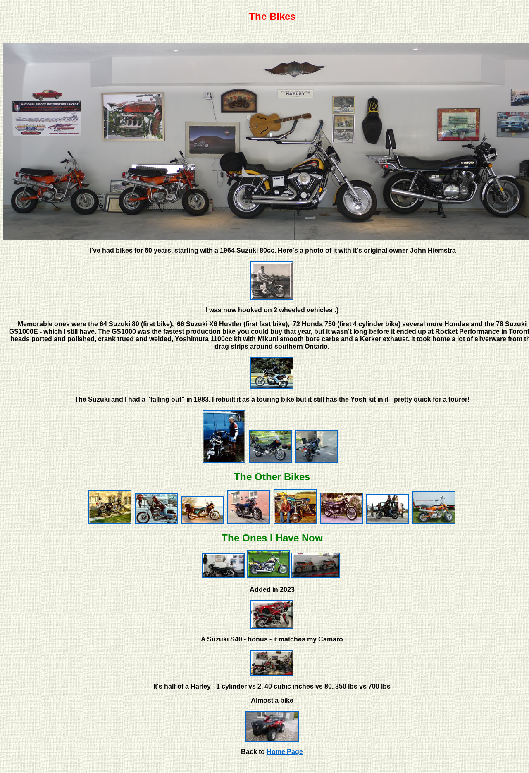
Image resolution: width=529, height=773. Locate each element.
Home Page (285, 751)
